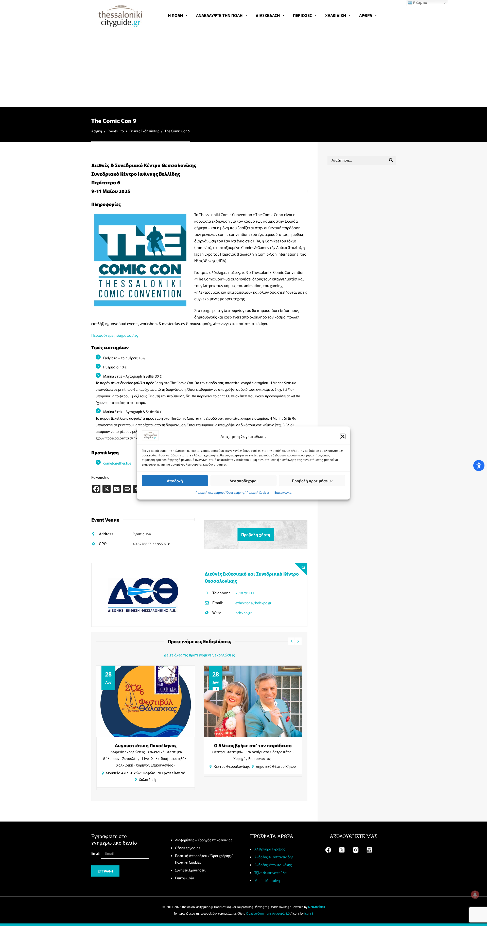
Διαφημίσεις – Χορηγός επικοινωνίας (203, 839)
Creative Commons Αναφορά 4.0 (268, 913)
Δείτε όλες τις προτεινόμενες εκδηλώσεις (199, 655)
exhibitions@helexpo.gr (253, 602)
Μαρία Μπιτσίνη (267, 880)
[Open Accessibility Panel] (478, 465)
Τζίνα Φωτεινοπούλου (271, 872)
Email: (96, 853)
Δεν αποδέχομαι (244, 480)
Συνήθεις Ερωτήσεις (190, 869)
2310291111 (244, 592)
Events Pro (116, 130)
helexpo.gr (243, 612)
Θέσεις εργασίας (187, 847)
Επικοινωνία (282, 492)
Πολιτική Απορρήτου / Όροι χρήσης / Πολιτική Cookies (232, 492)
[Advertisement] (243, 68)
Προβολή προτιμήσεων (312, 480)
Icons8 (308, 913)
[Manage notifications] (475, 895)
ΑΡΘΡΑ (365, 15)
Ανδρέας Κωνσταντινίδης (273, 856)
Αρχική (96, 130)
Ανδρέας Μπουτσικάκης (273, 864)
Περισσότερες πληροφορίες (114, 335)
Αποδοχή (175, 480)
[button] (342, 436)
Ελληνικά (419, 3)
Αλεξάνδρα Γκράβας (269, 848)
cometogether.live (117, 463)
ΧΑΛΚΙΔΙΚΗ (335, 15)
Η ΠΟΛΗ (175, 15)
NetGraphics (316, 907)
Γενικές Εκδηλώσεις (144, 130)
